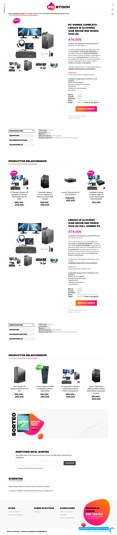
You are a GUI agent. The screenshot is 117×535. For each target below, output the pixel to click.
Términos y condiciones (67, 518)
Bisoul (108, 531)
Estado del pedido (13, 511)
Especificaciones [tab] (16, 131)
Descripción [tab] (14, 135)
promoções (76, 312)
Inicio (10, 13)
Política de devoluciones (15, 515)
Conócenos (37, 511)
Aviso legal (63, 515)
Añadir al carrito (86, 109)
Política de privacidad (66, 511)
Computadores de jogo (80, 310)
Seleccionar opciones (19, 209)
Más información (96, 205)
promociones (77, 118)
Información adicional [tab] (18, 140)
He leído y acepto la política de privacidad (30, 468)
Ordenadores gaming (19, 13)
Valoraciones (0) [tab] (16, 144)
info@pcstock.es (94, 518)
